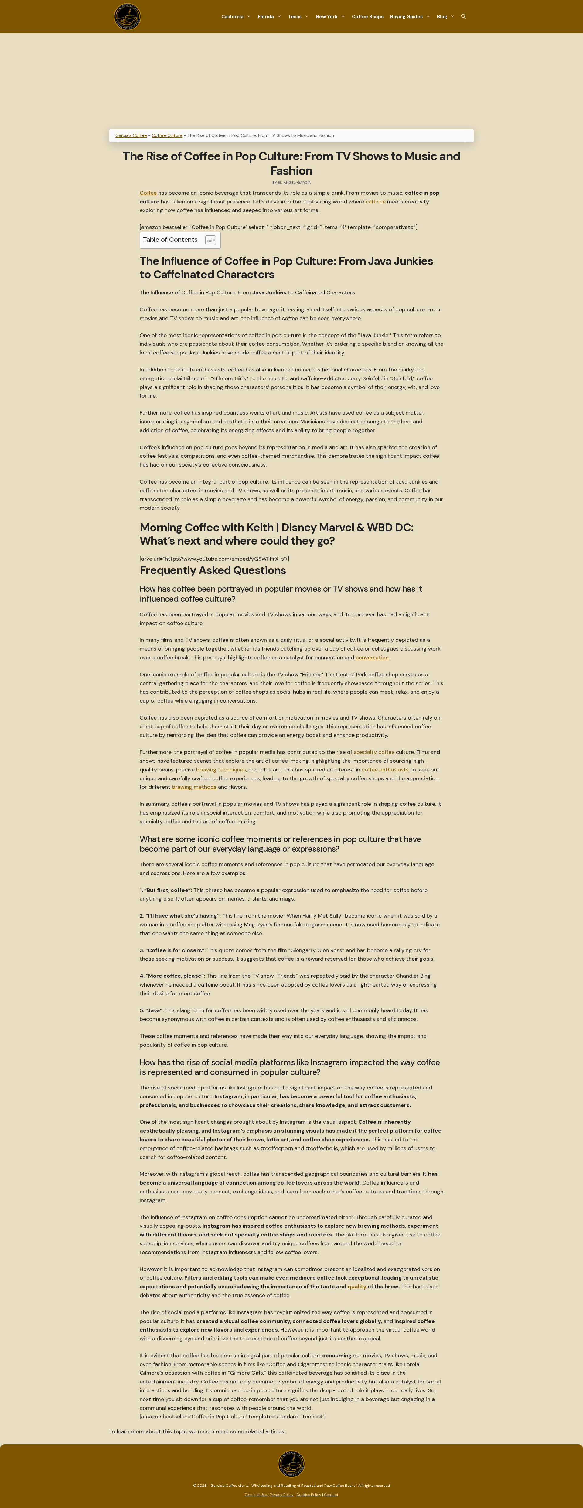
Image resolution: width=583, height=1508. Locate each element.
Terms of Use (256, 1494)
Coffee (148, 193)
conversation (372, 657)
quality (357, 1286)
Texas (295, 17)
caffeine (376, 201)
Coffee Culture (167, 135)
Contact (331, 1494)
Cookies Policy (308, 1494)
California (232, 17)
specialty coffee (374, 752)
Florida (266, 17)
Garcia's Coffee (131, 135)
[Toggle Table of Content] (207, 240)
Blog (442, 17)
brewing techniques (221, 769)
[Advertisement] (291, 78)
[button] (463, 17)
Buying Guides (406, 17)
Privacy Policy (282, 1494)
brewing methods (194, 787)
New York (327, 17)
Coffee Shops (368, 17)
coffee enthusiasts (385, 769)
